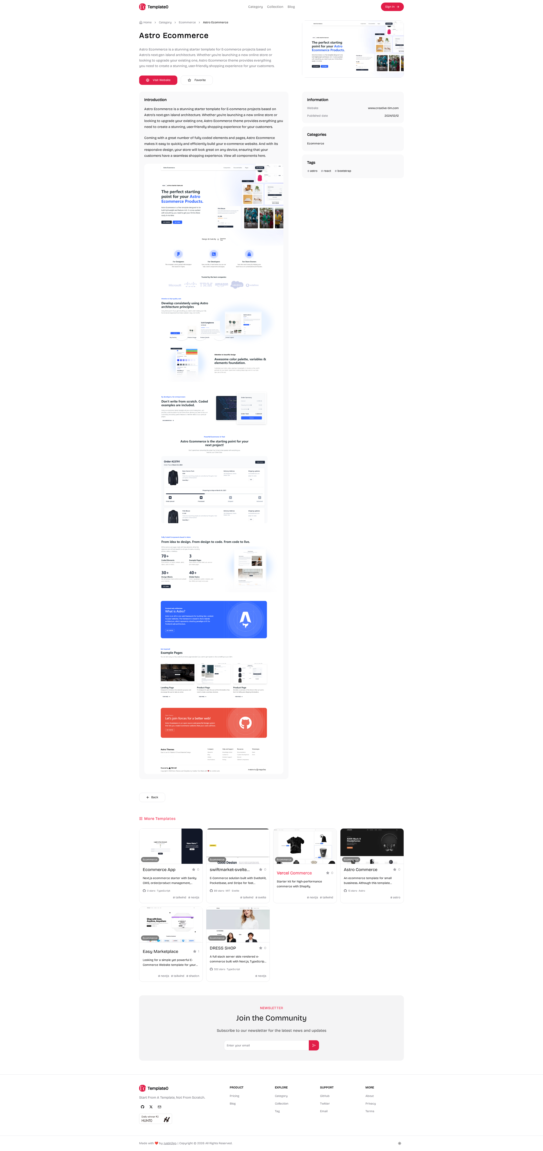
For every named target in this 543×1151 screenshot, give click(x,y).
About (369, 1096)
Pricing (234, 1096)
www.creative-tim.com (383, 108)
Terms (369, 1111)
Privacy (370, 1103)
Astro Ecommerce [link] (215, 22)
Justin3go (170, 1143)
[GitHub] (142, 1106)
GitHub (325, 1096)
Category (255, 7)
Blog (291, 7)
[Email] (159, 1106)
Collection (275, 7)
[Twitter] (151, 1106)
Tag (277, 1111)
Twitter (325, 1103)
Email (323, 1111)
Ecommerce (187, 22)
